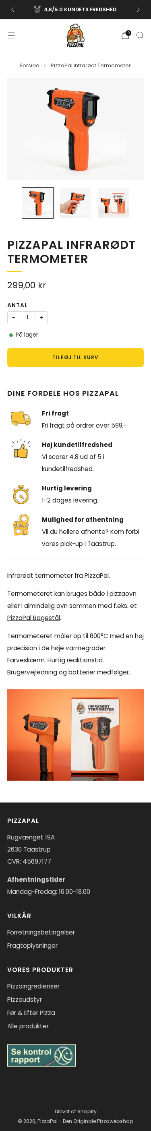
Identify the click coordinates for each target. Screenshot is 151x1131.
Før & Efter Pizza (31, 1013)
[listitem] (75, 9)
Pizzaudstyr (24, 999)
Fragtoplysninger (32, 945)
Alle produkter (28, 1026)
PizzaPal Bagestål (33, 618)
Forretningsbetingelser (41, 932)
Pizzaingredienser (33, 986)
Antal (17, 305)
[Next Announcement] (138, 9)
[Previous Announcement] (12, 9)
